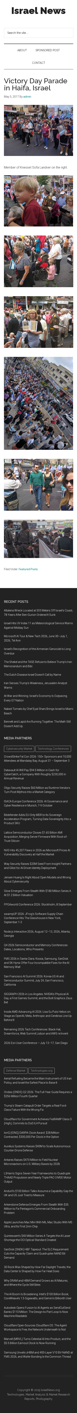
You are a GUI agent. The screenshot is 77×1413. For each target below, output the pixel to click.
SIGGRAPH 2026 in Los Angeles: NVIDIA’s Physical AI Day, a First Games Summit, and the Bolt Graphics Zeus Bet (38, 998)
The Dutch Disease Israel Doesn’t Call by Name (32, 674)
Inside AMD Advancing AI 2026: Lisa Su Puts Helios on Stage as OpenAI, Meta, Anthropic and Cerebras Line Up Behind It (38, 1016)
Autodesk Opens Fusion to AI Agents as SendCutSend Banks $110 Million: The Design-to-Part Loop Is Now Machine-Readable (37, 1312)
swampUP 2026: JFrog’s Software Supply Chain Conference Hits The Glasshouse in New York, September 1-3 (33, 918)
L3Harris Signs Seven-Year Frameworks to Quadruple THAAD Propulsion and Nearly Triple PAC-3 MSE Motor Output (37, 1177)
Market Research (59, 1394)
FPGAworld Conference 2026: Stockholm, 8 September (38, 904)
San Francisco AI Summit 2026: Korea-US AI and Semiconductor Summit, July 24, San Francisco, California (34, 980)
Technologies (15, 1394)
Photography (44, 1398)
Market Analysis (35, 1394)
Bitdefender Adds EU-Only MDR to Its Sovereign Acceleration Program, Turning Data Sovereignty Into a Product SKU (37, 819)
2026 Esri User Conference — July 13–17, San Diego (36, 1043)
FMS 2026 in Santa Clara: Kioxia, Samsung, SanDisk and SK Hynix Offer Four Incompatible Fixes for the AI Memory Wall (36, 963)
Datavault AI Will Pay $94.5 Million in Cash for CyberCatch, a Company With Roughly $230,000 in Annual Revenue (35, 774)
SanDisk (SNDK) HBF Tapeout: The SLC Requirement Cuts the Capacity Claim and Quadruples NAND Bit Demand (36, 1253)
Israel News (38, 10)
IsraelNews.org (50, 1390)
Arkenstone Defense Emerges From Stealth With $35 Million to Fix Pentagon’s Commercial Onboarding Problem (36, 1208)
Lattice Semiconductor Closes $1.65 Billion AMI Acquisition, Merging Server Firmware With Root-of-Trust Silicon (35, 836)
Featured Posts (28, 569)
